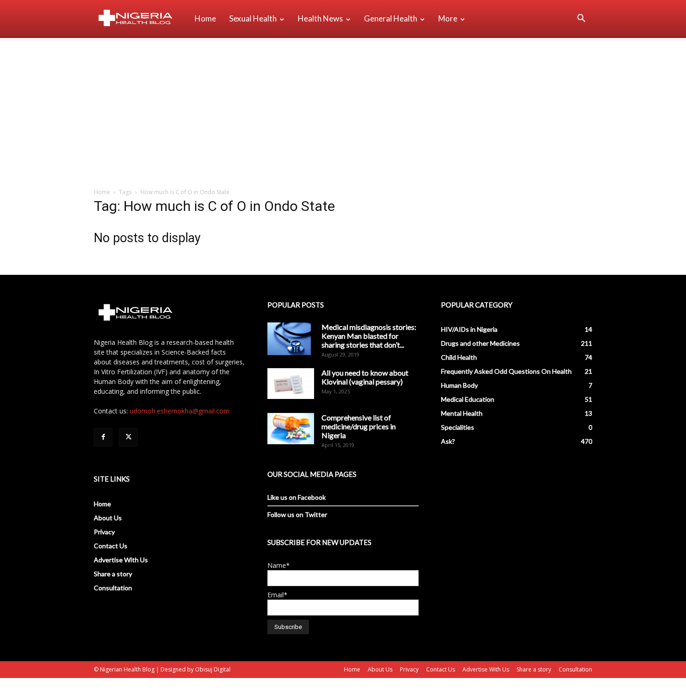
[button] (581, 19)
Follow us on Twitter (297, 514)
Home (205, 18)
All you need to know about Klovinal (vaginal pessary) (365, 377)
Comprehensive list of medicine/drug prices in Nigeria (359, 426)
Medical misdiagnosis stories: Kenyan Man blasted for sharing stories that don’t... (369, 335)
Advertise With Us (121, 560)
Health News (320, 18)
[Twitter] (128, 437)
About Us (108, 518)
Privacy (104, 532)
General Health (390, 18)
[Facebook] (103, 437)
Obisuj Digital (213, 669)
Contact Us (110, 546)
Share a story (113, 574)
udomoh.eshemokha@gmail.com (180, 410)
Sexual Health (253, 18)
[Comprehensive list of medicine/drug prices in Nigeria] (290, 428)
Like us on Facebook (296, 497)
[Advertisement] (343, 107)
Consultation (113, 588)
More (447, 18)
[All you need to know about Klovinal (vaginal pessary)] (290, 383)
